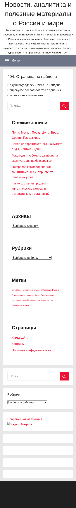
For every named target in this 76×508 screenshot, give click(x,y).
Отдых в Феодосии (42, 290)
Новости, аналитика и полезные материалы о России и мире (38, 14)
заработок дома (29, 300)
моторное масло (45, 300)
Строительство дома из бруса (26, 295)
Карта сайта (20, 337)
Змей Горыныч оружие (22, 290)
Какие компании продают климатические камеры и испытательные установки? (30, 188)
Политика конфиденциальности (33, 350)
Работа (55, 290)
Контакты (18, 343)
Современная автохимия (24, 419)
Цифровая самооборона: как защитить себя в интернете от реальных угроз (32, 172)
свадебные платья (20, 305)
